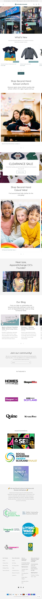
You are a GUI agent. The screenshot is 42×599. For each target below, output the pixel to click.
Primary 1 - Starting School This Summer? (28, 328)
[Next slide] (22, 31)
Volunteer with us (15, 570)
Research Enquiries (15, 572)
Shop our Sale (21, 172)
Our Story (14, 563)
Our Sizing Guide (15, 565)
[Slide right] (23, 70)
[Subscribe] (29, 362)
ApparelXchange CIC (19, 596)
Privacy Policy (5, 563)
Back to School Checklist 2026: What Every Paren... (10, 328)
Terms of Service (6, 570)
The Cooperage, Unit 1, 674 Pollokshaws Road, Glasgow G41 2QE (34, 567)
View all (21, 73)
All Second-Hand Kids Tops (8, 250)
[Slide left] (18, 70)
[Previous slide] (20, 31)
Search (4, 560)
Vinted (13, 560)
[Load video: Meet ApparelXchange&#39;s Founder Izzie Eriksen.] (21, 281)
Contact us (14, 575)
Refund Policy (5, 565)
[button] (3, 4)
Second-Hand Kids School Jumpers (10, 143)
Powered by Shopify (25, 596)
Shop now (10, 23)
